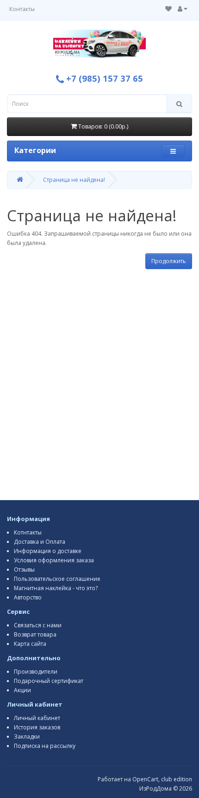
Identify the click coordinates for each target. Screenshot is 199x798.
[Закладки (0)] (168, 9)
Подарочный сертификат (48, 681)
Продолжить (168, 261)
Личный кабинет (37, 718)
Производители (35, 672)
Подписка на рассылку (44, 746)
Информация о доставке (47, 551)
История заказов (37, 727)
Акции (22, 690)
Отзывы (24, 569)
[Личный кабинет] (182, 9)
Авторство (28, 597)
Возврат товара (35, 634)
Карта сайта (30, 644)
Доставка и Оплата (39, 542)
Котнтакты (28, 532)
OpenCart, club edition (162, 779)
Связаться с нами (38, 625)
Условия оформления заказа (54, 560)
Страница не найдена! (74, 180)
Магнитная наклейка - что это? (56, 588)
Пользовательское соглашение (57, 579)
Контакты (22, 9)
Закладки (27, 736)
